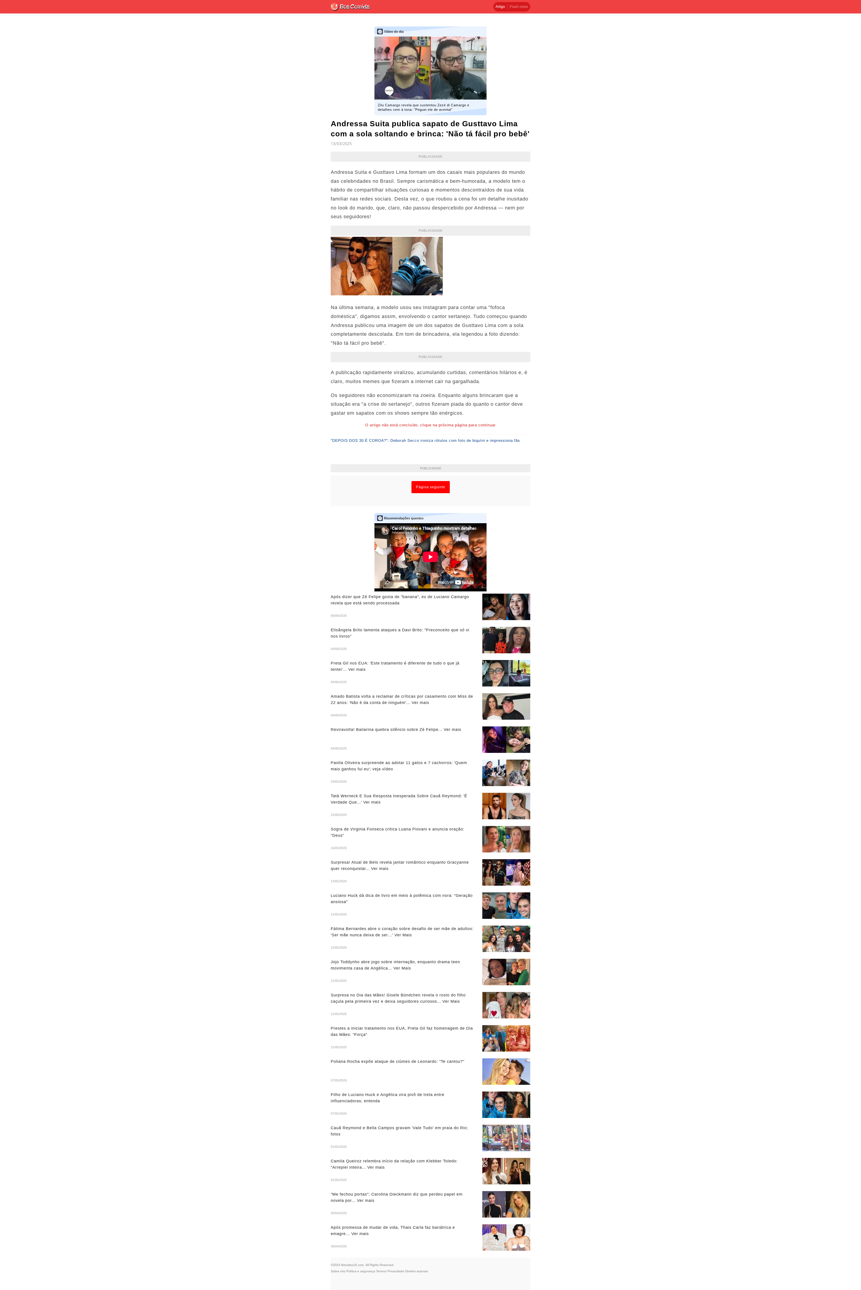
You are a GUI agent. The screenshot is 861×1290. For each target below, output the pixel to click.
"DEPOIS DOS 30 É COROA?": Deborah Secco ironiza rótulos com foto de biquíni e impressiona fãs (425, 440)
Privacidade (395, 1271)
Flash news (519, 7)
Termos (381, 1271)
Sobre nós (338, 1271)
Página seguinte (430, 487)
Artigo (500, 7)
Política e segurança (360, 1271)
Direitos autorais (416, 1271)
